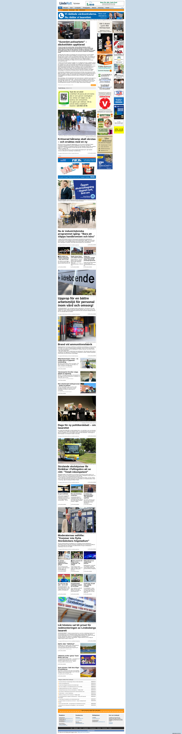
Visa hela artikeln (92, 153)
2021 (110, 711)
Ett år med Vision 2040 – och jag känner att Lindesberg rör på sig (72, 703)
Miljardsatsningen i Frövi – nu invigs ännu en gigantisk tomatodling (68, 360)
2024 (117, 711)
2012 (90, 711)
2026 (122, 711)
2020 (108, 711)
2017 (101, 711)
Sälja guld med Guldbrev (84, 732)
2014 (95, 711)
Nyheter (60, 10)
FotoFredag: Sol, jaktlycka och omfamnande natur (69, 699)
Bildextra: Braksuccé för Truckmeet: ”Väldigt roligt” (69, 694)
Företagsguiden (86, 7)
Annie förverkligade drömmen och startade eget (68, 685)
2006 (76, 711)
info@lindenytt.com (79, 718)
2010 (86, 711)
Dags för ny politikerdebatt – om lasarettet (77, 426)
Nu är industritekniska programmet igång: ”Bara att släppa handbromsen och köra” (76, 234)
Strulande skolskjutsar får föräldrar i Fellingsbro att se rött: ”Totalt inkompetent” (74, 469)
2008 (81, 711)
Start (60, 7)
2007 (79, 711)
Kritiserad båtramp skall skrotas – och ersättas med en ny (77, 140)
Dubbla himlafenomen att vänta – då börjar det (68, 688)
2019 (106, 711)
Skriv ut (93, 85)
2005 (74, 711)
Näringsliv (65, 7)
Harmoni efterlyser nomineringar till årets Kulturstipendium (71, 681)
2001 (65, 711)
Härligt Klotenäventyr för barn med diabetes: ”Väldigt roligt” (71, 689)
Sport (71, 7)
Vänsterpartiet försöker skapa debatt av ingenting (68, 372)
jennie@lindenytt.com (68, 721)
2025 (120, 711)
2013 (92, 711)
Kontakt (107, 7)
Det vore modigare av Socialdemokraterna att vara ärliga (70, 686)
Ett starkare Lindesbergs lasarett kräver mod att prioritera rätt (71, 691)
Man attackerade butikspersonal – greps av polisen (69, 384)
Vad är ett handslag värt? (64, 683)
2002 (67, 711)
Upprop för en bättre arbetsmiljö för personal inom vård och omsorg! (76, 301)
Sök (122, 7)
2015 (97, 711)
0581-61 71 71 (69, 88)
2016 (99, 711)
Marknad (94, 7)
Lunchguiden (78, 7)
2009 (83, 711)
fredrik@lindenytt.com (68, 718)
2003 (70, 711)
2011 (88, 711)
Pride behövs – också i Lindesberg (66, 693)
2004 (72, 711)
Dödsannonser (82, 10)
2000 (63, 711)
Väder (77, 10)
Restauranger (72, 10)
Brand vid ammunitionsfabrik (75, 344)
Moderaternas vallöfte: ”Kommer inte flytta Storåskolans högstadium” (73, 538)
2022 (113, 711)
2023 (115, 711)
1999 (60, 711)
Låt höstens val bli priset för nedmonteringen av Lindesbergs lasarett (77, 628)
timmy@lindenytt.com (63, 725)
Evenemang (100, 7)
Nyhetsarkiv (65, 10)
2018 (104, 711)
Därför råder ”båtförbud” (66, 644)
